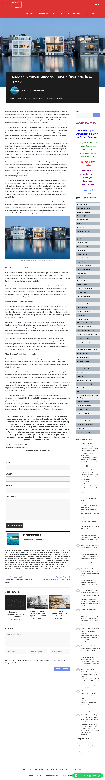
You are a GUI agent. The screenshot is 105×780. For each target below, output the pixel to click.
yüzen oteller (47, 568)
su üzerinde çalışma (23, 560)
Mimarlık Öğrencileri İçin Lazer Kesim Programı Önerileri (90, 547)
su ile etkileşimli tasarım (31, 556)
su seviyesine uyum (50, 558)
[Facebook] (86, 745)
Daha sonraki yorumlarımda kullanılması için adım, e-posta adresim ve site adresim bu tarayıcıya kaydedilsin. (35, 661)
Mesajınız (11, 497)
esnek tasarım (30, 554)
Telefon (10, 485)
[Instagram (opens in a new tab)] (99, 4)
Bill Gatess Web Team (67, 775)
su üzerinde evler (49, 560)
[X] (79, 745)
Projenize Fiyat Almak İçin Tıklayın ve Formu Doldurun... (88, 134)
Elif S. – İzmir (84, 691)
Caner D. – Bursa (86, 569)
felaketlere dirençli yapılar (44, 554)
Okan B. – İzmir (85, 646)
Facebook (38, 770)
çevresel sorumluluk (57, 552)
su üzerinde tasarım (12, 562)
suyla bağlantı (56, 564)
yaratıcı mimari (26, 566)
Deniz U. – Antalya (86, 669)
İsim (8, 462)
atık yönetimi (16, 550)
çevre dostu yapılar (53, 550)
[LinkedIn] (79, 751)
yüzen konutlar (46, 566)
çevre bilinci (25, 550)
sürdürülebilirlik (45, 564)
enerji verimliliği (19, 554)
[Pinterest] (86, 751)
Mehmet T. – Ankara (87, 715)
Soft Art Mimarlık (49, 98)
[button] (87, 775)
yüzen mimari (18, 568)
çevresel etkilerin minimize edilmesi (22, 552)
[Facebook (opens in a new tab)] (96, 4)
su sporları (60, 558)
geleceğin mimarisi (61, 554)
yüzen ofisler (37, 568)
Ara (77, 111)
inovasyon (19, 556)
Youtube (78, 770)
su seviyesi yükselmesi (19, 558)
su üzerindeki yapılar (58, 562)
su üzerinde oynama (62, 560)
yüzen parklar (57, 568)
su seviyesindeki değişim (35, 558)
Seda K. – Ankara (86, 628)
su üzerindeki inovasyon (42, 562)
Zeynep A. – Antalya (87, 590)
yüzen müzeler (28, 568)
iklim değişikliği (10, 556)
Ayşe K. (83, 545)
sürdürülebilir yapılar (31, 564)
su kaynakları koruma (47, 556)
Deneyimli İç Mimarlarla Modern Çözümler (59, 613)
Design (40, 98)
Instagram (52, 770)
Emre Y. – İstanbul (86, 609)
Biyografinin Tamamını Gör (34, 540)
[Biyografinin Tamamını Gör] (46, 539)
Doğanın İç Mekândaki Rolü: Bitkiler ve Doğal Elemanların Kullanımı (90, 717)
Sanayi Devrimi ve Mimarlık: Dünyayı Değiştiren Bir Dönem (37, 613)
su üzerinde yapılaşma (26, 562)
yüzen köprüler (57, 566)
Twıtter (27, 770)
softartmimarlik (38, 91)
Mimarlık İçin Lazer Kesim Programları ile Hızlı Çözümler (15, 614)
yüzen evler (36, 566)
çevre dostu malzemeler (38, 550)
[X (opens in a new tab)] (92, 4)
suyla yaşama (16, 566)
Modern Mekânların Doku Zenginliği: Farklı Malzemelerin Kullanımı (90, 571)
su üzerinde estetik (36, 560)
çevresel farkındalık (42, 552)
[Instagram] (92, 745)
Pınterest (65, 770)
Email (9, 474)
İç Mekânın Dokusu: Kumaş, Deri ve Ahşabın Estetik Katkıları (90, 672)
